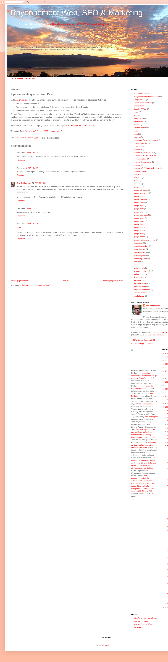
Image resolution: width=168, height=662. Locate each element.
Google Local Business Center (146, 96)
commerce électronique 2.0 (145, 156)
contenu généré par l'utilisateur (146, 168)
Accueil (66, 281)
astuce (136, 124)
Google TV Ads (140, 109)
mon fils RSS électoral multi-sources (79, 125)
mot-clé (137, 262)
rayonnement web (141, 271)
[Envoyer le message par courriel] (43, 138)
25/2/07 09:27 (32, 209)
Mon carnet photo (141, 621)
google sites (139, 234)
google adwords (140, 190)
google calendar (140, 199)
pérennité (137, 265)
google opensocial (141, 215)
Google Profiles (140, 106)
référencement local (142, 290)
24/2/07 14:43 (32, 153)
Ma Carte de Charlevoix (154, 335)
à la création (20, 100)
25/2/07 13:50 (32, 224)
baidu (136, 131)
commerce (138, 149)
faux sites (137, 177)
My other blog (139, 627)
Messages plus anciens (113, 281)
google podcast (140, 227)
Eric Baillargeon (24, 183)
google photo (139, 218)
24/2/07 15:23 (32, 168)
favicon (137, 181)
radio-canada (139, 268)
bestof (136, 134)
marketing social (140, 246)
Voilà (19, 227)
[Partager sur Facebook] (55, 138)
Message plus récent (19, 281)
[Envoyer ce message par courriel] (48, 138)
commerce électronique (143, 152)
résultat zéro (139, 296)
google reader (139, 230)
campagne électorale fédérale (146, 140)
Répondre (21, 160)
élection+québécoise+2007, (36, 131)
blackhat (137, 137)
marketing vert (140, 249)
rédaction (137, 280)
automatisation (140, 128)
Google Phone (140, 100)
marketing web (140, 255)
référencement (140, 287)
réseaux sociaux (140, 293)
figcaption (138, 184)
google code (139, 202)
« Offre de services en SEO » (144, 340)
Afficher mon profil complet (142, 343)
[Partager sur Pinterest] (58, 138)
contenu (137, 165)
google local (139, 209)
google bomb (139, 196)
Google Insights (140, 93)
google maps (139, 212)
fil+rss (63, 131)
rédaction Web (140, 283)
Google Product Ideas (143, 103)
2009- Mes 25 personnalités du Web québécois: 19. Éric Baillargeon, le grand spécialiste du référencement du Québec (144, 463)
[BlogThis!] (50, 138)
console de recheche (142, 162)
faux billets (138, 174)
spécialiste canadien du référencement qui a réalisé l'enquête (144, 375)
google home (139, 206)
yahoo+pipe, (54, 131)
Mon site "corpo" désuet (143, 624)
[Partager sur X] (53, 138)
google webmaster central (144, 240)
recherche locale (140, 274)
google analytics (140, 193)
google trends (139, 237)
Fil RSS (32, 78)
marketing (138, 243)
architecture (138, 121)
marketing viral (140, 252)
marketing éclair (140, 259)
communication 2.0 (141, 159)
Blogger (105, 645)
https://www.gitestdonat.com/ (145, 618)
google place (139, 221)
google (136, 187)
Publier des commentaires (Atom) (36, 285)
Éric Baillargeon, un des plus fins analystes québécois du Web (144, 444)
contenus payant (140, 171)
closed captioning (141, 146)
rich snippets (139, 277)
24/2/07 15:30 (40, 183)
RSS (135, 115)
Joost (136, 112)
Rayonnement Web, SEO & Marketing (76, 12)
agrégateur (138, 118)
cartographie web (141, 143)
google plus (138, 224)
